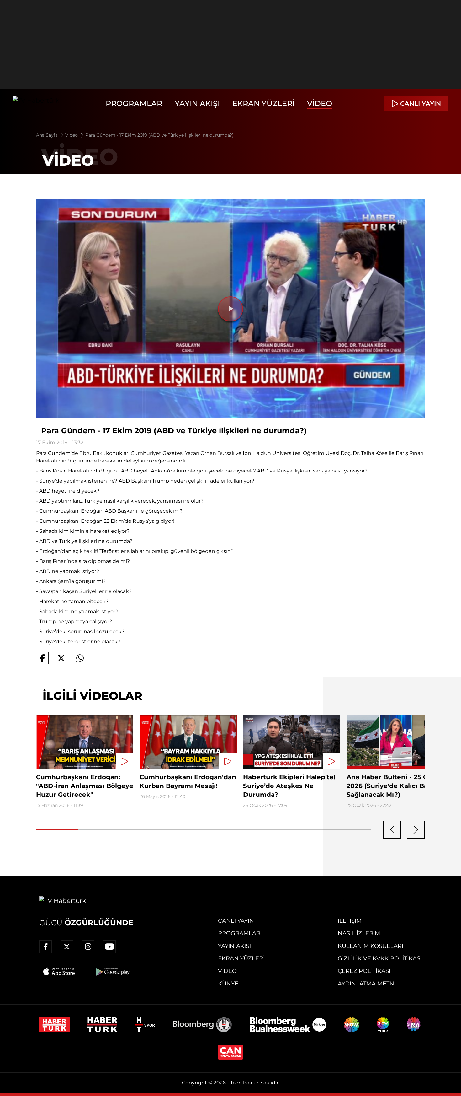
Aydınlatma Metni (367, 983)
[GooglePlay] (112, 971)
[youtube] (109, 946)
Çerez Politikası (364, 971)
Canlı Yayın (236, 920)
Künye (228, 983)
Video (319, 103)
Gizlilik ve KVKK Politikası (380, 958)
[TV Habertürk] (36, 103)
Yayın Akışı (197, 103)
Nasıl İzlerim (359, 933)
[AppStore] (59, 971)
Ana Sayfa (47, 135)
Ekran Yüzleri (263, 103)
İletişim (350, 920)
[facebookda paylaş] (42, 658)
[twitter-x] (67, 946)
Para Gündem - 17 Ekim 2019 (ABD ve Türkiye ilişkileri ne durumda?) (159, 135)
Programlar (134, 103)
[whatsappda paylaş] (80, 658)
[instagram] (88, 946)
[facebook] (45, 946)
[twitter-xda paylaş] (61, 658)
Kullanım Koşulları (370, 945)
